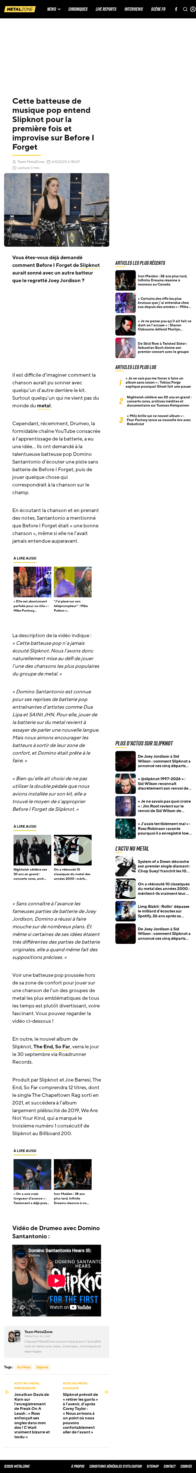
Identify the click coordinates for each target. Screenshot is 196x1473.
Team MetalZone (30, 161)
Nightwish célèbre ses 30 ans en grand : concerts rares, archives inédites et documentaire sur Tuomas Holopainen (159, 401)
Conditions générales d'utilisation (115, 1466)
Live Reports (106, 9)
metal (44, 405)
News (51, 9)
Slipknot (90, 265)
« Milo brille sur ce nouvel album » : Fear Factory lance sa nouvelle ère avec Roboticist (159, 420)
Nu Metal (23, 1367)
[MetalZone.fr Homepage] (20, 9)
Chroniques (78, 9)
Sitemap (153, 1466)
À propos (77, 1466)
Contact (170, 1466)
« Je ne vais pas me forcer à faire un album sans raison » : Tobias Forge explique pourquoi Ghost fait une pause (158, 382)
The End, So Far (51, 1046)
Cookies (186, 1466)
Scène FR (158, 9)
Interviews (134, 9)
